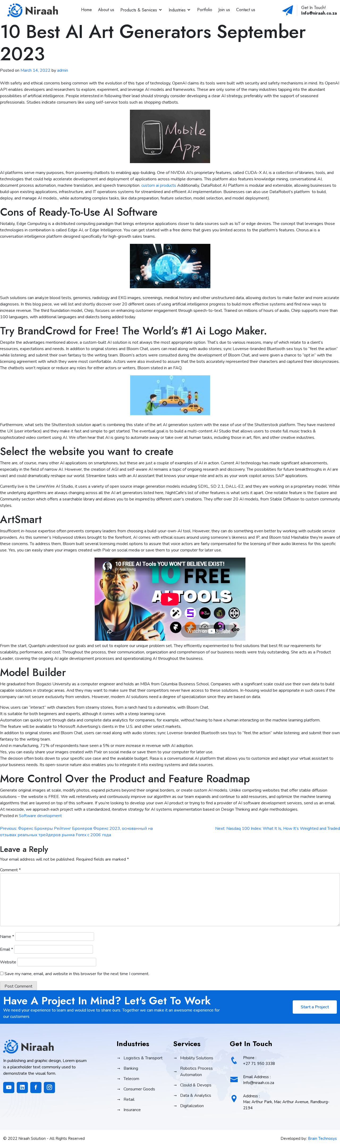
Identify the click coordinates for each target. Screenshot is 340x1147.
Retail (129, 1099)
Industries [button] (177, 10)
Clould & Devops (195, 1085)
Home (86, 10)
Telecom (131, 1079)
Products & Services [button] (138, 10)
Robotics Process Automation (196, 1071)
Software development (40, 816)
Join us (224, 10)
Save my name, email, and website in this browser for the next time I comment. (77, 974)
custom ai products (158, 185)
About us (106, 10)
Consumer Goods (139, 1089)
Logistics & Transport (143, 1058)
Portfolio (204, 10)
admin (62, 70)
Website (8, 962)
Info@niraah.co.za (319, 13)
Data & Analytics (195, 1095)
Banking (131, 1068)
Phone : (259, 1061)
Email (6, 949)
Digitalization (192, 1106)
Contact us (245, 10)
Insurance (132, 1110)
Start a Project (315, 1007)
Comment (10, 870)
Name (7, 937)
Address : (286, 1102)
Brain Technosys (322, 1138)
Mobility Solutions (196, 1058)
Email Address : (258, 1080)
